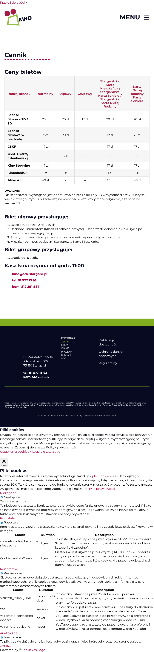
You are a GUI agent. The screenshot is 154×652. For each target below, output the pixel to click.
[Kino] (18, 10)
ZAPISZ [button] (5, 645)
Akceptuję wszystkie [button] (45, 451)
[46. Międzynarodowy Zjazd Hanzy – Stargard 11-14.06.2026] (77, 365)
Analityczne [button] (8, 633)
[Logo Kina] (36, 336)
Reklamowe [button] (9, 569)
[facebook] (100, 370)
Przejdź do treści (12, 2)
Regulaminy (108, 363)
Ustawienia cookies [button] (14, 451)
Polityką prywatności (99, 489)
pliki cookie (100, 476)
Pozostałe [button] (7, 518)
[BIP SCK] (105, 375)
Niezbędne (12, 497)
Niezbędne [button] (8, 493)
